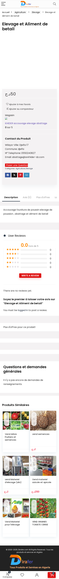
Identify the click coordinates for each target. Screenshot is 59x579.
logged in (23, 310)
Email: (8, 157)
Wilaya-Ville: (12, 145)
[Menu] (3, 4)
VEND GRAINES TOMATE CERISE (40, 523)
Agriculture (20, 12)
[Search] (54, 4)
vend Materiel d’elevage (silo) (13, 481)
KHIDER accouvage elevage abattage (26, 123)
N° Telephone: (13, 153)
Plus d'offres (43, 197)
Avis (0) (27, 197)
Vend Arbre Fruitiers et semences (11, 437)
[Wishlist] (22, 575)
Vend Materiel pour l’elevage (12, 523)
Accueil (5, 12)
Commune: (11, 149)
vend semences (40, 434)
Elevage (36, 12)
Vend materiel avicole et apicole (41, 481)
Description (11, 197)
